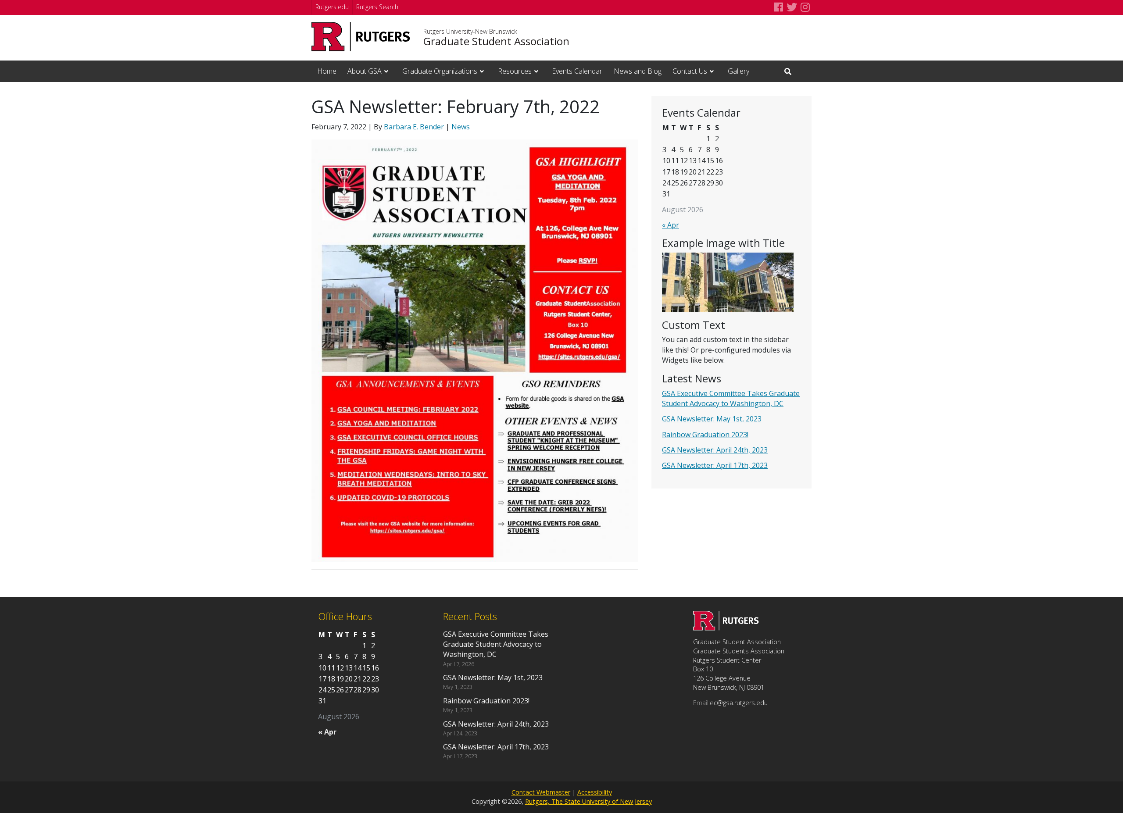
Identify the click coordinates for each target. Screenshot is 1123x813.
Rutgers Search (377, 7)
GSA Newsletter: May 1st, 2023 (712, 419)
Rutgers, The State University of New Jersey (588, 801)
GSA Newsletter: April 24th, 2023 (715, 450)
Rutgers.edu (332, 7)
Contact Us (689, 71)
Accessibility (594, 792)
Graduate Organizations (439, 71)
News (460, 127)
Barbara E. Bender (415, 127)
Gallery (738, 71)
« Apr (670, 225)
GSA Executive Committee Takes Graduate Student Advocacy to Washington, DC (731, 398)
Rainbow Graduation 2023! (705, 434)
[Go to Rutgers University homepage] (361, 36)
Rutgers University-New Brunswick (470, 31)
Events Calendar (577, 71)
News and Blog (638, 71)
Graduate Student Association (496, 41)
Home (326, 71)
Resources (515, 71)
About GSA (364, 71)
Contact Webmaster (540, 792)
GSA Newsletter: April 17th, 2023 (715, 465)
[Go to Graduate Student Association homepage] (726, 628)
